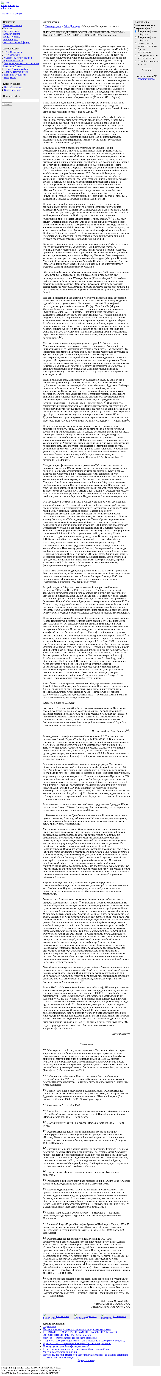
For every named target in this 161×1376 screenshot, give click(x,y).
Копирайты (10, 77)
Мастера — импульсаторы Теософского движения (70, 1337)
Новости (8, 28)
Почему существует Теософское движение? (66, 1346)
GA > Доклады (12, 55)
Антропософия (11, 31)
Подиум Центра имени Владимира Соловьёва (15, 73)
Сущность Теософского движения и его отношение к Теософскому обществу (84, 1340)
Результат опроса (146, 79)
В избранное (119, 1316)
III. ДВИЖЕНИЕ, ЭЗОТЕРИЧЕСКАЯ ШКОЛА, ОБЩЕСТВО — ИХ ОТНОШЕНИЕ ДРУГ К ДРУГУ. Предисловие (80, 1333)
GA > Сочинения (13, 52)
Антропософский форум (16, 42)
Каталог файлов (11, 33)
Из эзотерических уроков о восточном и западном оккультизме (77, 1329)
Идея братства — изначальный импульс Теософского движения (77, 1343)
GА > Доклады (12, 90)
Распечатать (62, 1316)
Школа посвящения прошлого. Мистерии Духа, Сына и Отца (76, 1349)
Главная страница (12, 25)
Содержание (49, 1326)
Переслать (91, 1316)
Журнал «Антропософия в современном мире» (17, 59)
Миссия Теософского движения (60, 1352)
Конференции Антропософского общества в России (20, 65)
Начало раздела (53, 26)
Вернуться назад (86, 1360)
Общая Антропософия (16, 69)
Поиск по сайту (11, 36)
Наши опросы (10, 39)
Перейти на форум (12, 13)
